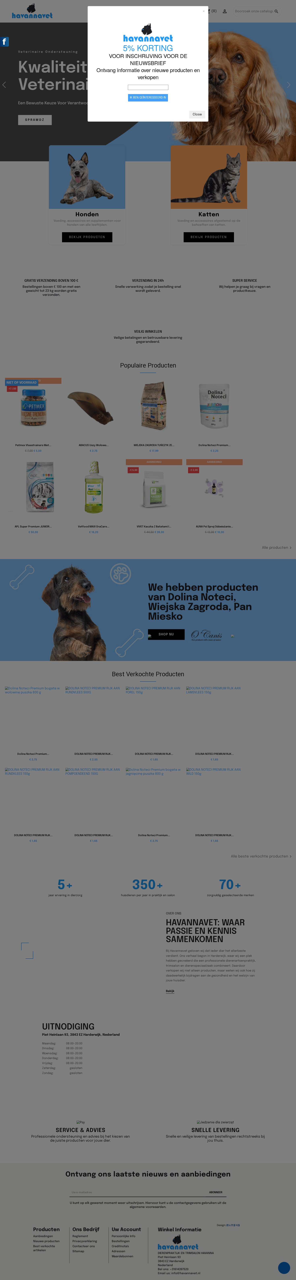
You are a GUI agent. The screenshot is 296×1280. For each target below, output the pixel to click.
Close (197, 114)
